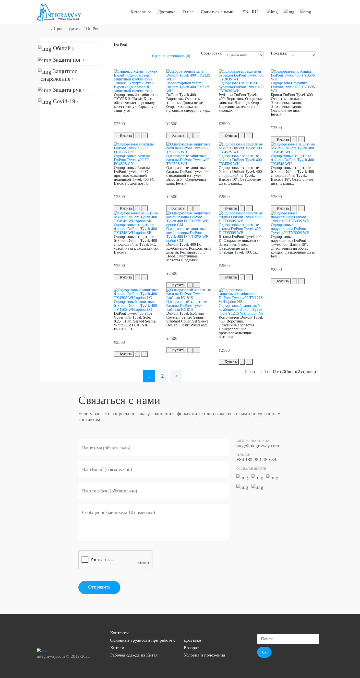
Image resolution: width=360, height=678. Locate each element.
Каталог (138, 11)
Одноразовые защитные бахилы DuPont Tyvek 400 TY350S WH (187, 160)
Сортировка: (211, 53)
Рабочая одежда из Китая (133, 655)
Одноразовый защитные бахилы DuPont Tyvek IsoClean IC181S (186, 305)
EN (245, 11)
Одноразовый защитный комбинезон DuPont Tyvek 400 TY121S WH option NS (241, 309)
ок (264, 652)
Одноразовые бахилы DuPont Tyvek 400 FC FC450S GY (132, 160)
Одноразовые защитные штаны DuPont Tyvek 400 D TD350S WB (240, 229)
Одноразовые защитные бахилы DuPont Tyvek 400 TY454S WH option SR (135, 229)
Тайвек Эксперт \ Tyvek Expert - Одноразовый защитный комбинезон (134, 87)
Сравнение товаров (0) (171, 56)
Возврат (191, 647)
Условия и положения (204, 655)
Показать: (279, 53)
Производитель (68, 28)
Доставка (166, 11)
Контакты (119, 632)
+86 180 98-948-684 (256, 459)
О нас (188, 11)
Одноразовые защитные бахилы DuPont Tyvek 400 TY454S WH (292, 160)
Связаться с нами (217, 11)
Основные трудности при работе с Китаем (142, 644)
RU (255, 11)
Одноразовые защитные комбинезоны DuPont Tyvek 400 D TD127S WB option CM (187, 235)
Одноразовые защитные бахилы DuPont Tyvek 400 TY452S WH (240, 160)
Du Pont (93, 28)
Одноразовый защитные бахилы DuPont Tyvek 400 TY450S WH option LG (135, 305)
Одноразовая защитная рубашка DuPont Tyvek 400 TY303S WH (241, 87)
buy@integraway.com (257, 445)
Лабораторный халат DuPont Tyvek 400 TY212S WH (188, 87)
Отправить (99, 586)
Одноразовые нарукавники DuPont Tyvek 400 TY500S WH (290, 229)
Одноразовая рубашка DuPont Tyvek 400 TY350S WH (293, 87)
